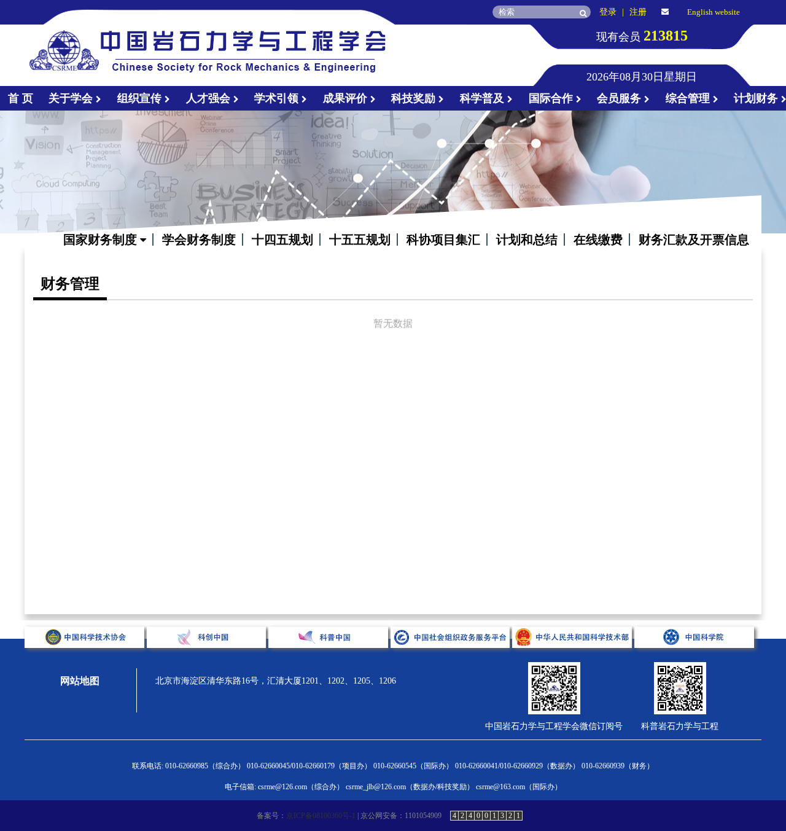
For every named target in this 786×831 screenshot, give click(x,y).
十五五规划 (360, 239)
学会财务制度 (199, 239)
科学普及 (483, 98)
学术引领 (278, 98)
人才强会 (209, 98)
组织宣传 (141, 98)
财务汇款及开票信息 (694, 239)
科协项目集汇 (443, 239)
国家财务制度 (101, 239)
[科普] (329, 657)
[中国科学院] (694, 657)
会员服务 (620, 98)
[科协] (86, 657)
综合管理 (689, 98)
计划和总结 (527, 239)
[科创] (208, 657)
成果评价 (346, 98)
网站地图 (79, 681)
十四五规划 (282, 239)
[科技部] (573, 657)
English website (713, 12)
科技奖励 (414, 98)
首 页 (20, 98)
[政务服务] (452, 657)
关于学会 (72, 98)
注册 (638, 12)
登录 (608, 12)
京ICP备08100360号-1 (321, 815)
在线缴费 (598, 239)
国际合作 (552, 98)
